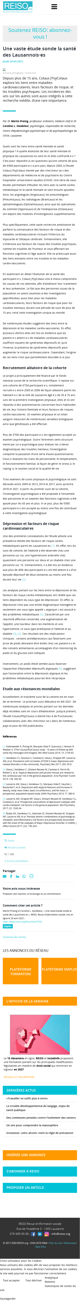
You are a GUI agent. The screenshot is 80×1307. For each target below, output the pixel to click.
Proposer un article (25, 1187)
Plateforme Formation (20, 971)
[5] (19, 633)
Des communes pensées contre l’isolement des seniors (41, 1117)
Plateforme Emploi (59, 969)
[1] (53, 545)
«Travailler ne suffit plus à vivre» (27, 1098)
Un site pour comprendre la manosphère (32, 1125)
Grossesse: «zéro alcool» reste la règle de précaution (39, 1133)
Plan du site (55, 1243)
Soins (10, 840)
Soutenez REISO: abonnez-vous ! (40, 33)
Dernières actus (21, 1090)
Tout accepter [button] (11, 1280)
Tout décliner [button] (33, 1280)
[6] (60, 668)
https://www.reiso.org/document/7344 (22, 921)
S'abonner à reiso (22, 1171)
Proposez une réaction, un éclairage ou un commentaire (32, 893)
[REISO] (18, 7)
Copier (8, 926)
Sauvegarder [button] (8, 1298)
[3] (41, 614)
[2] (23, 579)
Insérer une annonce (25, 1155)
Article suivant (16, 847)
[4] (14, 633)
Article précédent (17, 861)
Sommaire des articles (14, 937)
